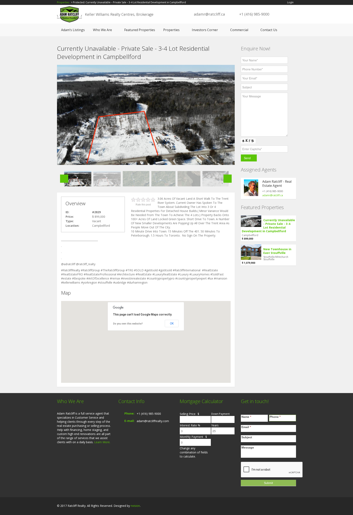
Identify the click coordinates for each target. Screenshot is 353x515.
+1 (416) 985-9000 (149, 414)
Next (227, 179)
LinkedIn (284, 506)
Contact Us (268, 30)
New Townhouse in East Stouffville (277, 251)
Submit (268, 483)
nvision (135, 506)
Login (290, 2)
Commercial (239, 30)
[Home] (69, 14)
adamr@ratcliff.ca (209, 14)
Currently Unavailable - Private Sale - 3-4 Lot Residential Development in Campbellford (268, 225)
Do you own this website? (128, 323)
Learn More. (102, 442)
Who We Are (102, 30)
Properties (63, 2)
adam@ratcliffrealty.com (153, 421)
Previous (64, 179)
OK (172, 323)
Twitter (293, 506)
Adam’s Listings (73, 30)
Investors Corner (205, 30)
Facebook (275, 506)
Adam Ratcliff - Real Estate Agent (277, 183)
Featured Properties (139, 30)
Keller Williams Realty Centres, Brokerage (119, 14)
